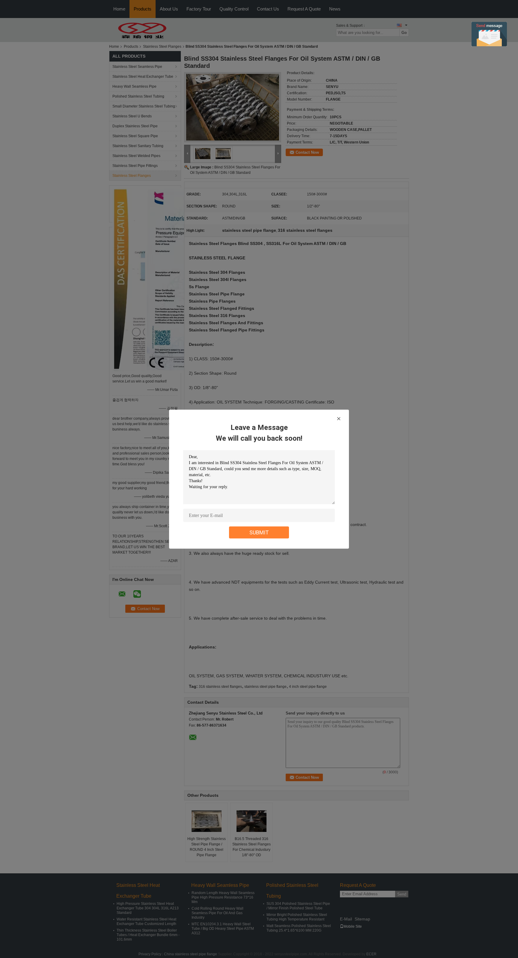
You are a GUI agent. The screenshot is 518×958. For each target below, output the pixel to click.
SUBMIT (259, 532)
